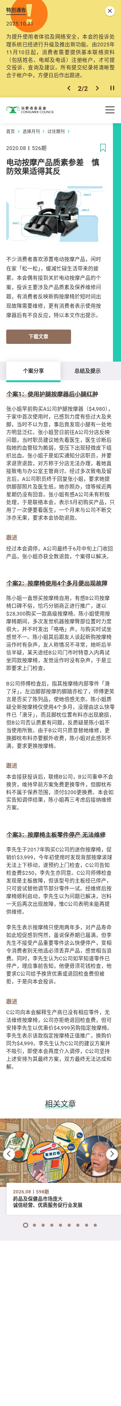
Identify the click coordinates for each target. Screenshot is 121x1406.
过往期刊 (56, 131)
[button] (68, 88)
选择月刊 (31, 131)
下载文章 (38, 336)
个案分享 (33, 370)
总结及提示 (87, 370)
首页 (10, 131)
